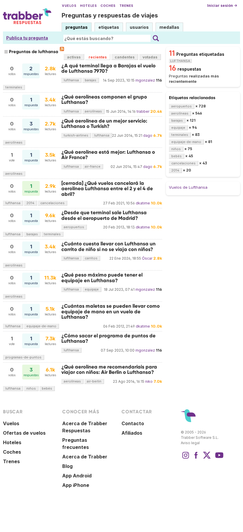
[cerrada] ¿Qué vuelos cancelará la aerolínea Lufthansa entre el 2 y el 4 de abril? (107, 188)
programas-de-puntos (23, 357)
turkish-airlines (76, 135)
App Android (77, 476)
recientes (98, 57)
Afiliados (132, 433)
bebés (47, 388)
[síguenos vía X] (207, 458)
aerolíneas (93, 111)
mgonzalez (145, 80)
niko (149, 381)
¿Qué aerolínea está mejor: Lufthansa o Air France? (108, 155)
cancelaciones (52, 203)
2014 (30, 203)
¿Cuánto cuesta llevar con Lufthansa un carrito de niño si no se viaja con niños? (108, 246)
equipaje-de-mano (41, 326)
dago (147, 135)
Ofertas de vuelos (24, 433)
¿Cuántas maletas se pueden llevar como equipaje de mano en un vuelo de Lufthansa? (110, 311)
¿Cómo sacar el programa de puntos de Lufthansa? (108, 338)
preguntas (76, 27)
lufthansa (71, 80)
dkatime (143, 203)
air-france (92, 166)
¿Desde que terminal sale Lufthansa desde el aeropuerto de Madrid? (104, 215)
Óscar (147, 258)
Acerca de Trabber (84, 457)
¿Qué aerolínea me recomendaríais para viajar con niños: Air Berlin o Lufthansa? (109, 369)
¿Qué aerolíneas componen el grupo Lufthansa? (104, 99)
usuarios (139, 27)
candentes (125, 57)
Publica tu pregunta (27, 37)
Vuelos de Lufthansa (188, 187)
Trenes (126, 6)
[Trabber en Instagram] (185, 458)
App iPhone (75, 485)
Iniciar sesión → (222, 5)
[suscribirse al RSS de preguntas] (62, 49)
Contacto (133, 423)
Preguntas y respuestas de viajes (110, 15)
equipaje (92, 289)
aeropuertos (74, 227)
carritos (91, 258)
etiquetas (108, 27)
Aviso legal (190, 443)
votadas (150, 57)
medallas (169, 27)
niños (31, 388)
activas (74, 57)
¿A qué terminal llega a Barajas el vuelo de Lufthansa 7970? (108, 68)
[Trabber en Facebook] (196, 458)
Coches (107, 6)
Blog (67, 466)
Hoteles (88, 6)
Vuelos (69, 6)
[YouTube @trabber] (218, 458)
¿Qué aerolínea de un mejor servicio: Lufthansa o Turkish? (104, 123)
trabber (143, 111)
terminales (13, 87)
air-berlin (94, 381)
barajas (90, 80)
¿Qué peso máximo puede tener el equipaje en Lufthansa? (102, 277)
